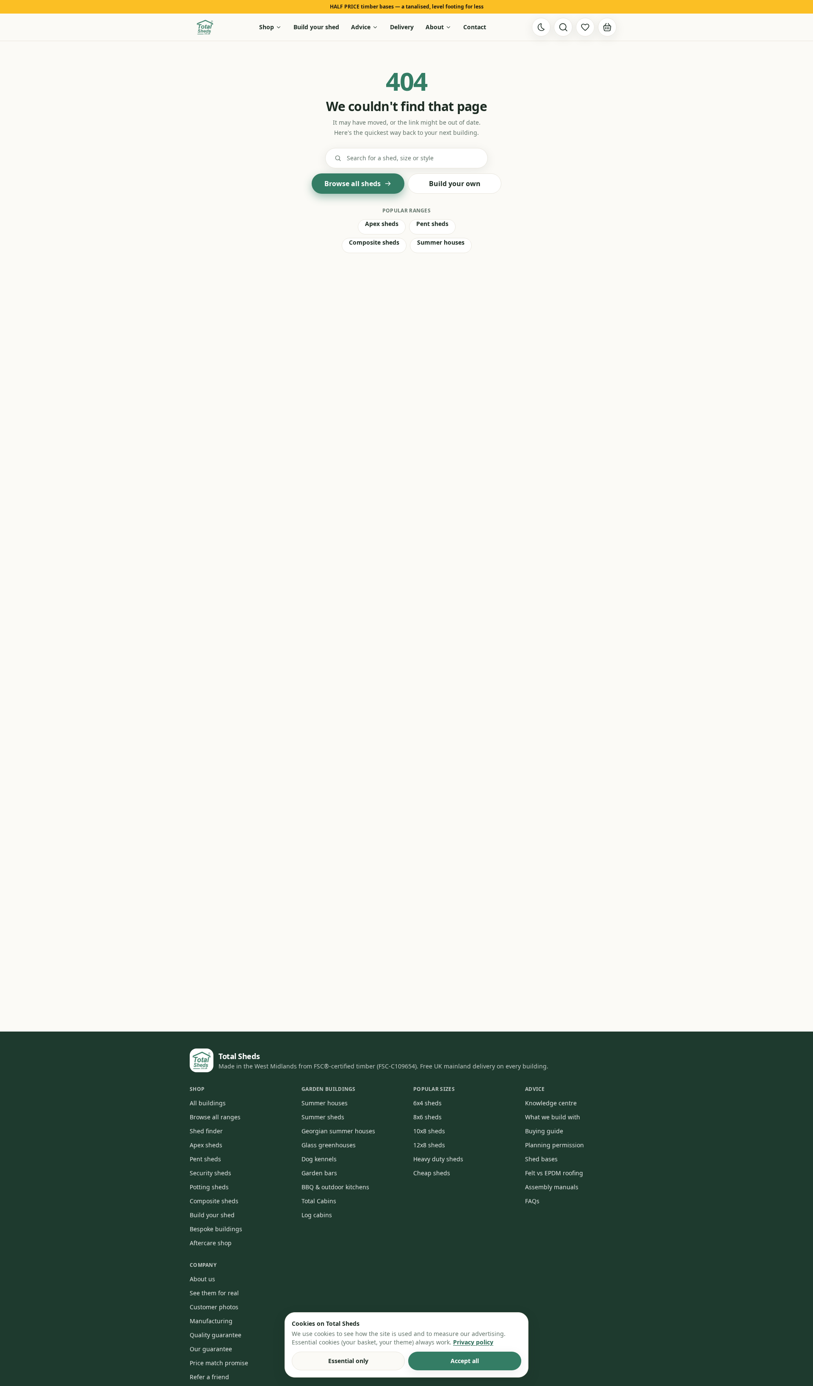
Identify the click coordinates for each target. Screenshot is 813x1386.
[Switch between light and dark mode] (541, 27)
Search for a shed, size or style (390, 158)
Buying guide (544, 1131)
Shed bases (541, 1159)
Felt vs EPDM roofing (554, 1173)
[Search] (563, 27)
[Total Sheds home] (204, 27)
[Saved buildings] (585, 27)
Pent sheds (432, 224)
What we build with (552, 1117)
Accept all (465, 1361)
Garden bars (319, 1173)
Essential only (348, 1361)
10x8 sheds (429, 1131)
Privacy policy (473, 1342)
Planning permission (554, 1145)
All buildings (208, 1103)
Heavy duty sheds (438, 1159)
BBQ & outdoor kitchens (335, 1187)
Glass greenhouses (328, 1145)
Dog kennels (319, 1159)
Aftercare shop (211, 1243)
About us (202, 1279)
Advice (361, 27)
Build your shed (316, 27)
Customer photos (214, 1307)
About (435, 27)
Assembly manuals (551, 1187)
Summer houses (441, 242)
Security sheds (210, 1173)
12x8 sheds (429, 1145)
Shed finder (206, 1131)
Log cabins (316, 1215)
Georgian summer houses (338, 1131)
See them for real (214, 1293)
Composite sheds (374, 242)
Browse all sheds (352, 183)
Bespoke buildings (216, 1229)
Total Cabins (318, 1201)
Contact (474, 27)
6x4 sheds (427, 1103)
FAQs (532, 1201)
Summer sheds (322, 1117)
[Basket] (607, 27)
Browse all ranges (215, 1117)
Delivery (402, 27)
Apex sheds (381, 224)
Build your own (455, 183)
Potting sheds (209, 1187)
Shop (266, 27)
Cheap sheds (431, 1173)
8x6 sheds (427, 1117)
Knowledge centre (551, 1103)
